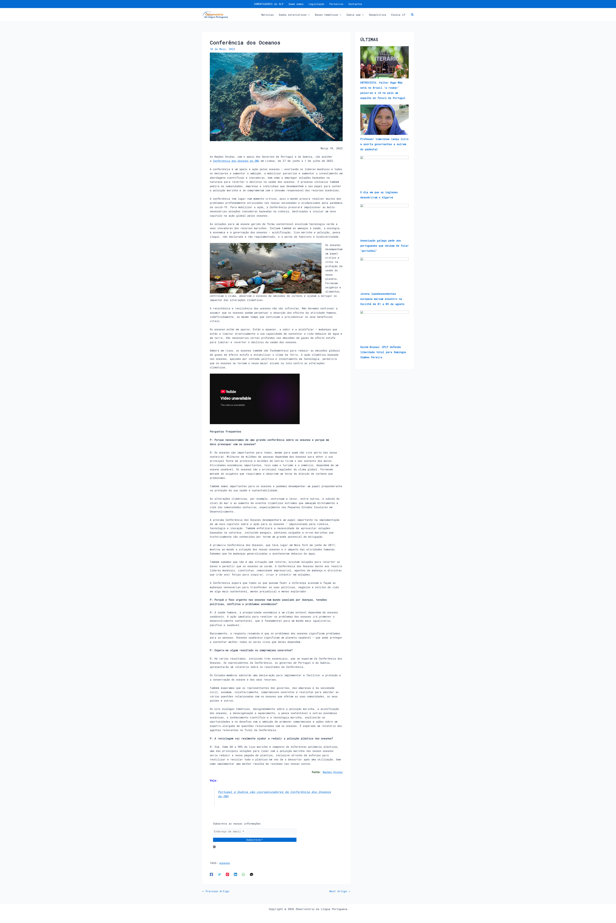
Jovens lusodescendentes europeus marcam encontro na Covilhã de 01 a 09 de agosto (382, 299)
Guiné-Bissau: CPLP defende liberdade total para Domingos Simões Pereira (383, 352)
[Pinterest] (227, 874)
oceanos (224, 863)
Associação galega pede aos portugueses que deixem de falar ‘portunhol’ (384, 245)
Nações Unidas (333, 772)
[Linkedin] (235, 874)
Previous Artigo (215, 891)
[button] (308, 14)
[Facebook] (211, 874)
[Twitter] (219, 874)
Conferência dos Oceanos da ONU (236, 160)
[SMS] (251, 874)
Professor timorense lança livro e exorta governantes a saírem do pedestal (384, 144)
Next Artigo (339, 891)
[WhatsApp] (243, 874)
